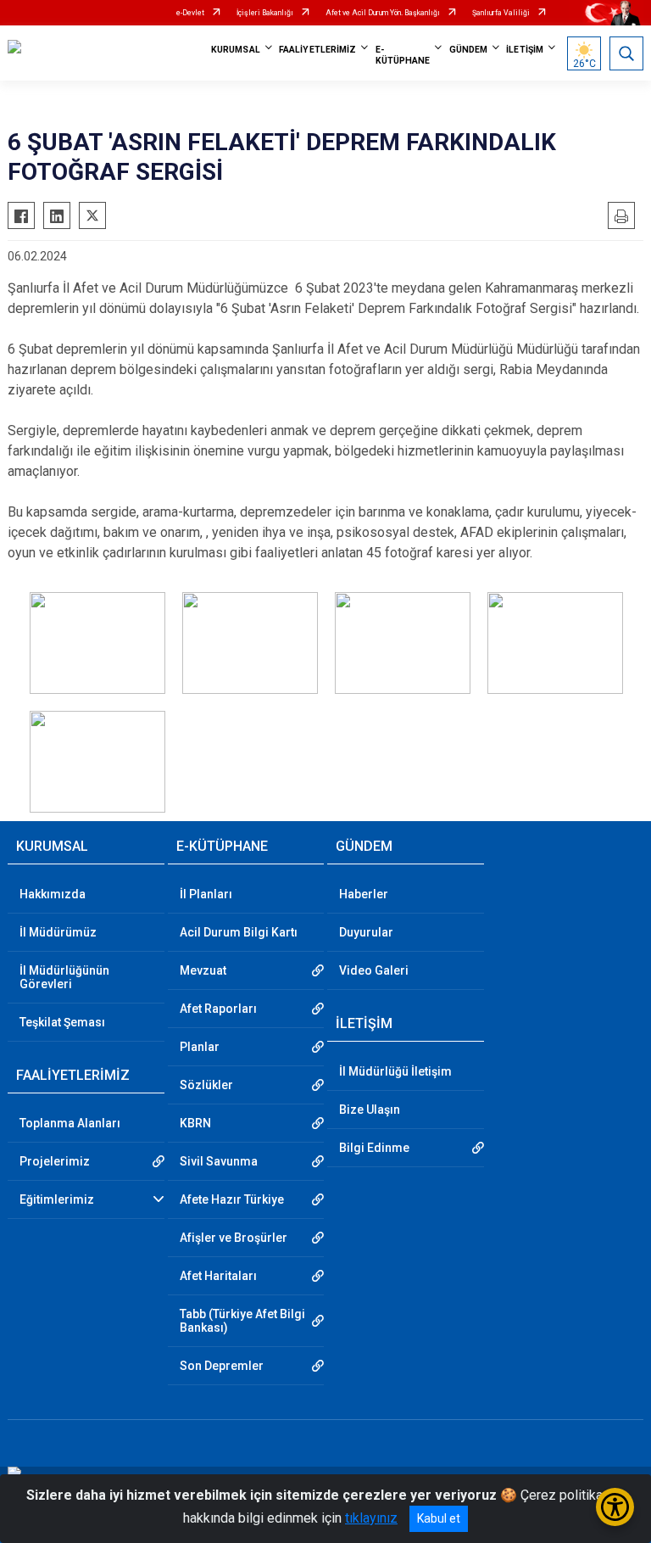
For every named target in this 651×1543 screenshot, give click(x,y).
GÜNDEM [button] (468, 49)
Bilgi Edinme (374, 1147)
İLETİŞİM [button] (524, 49)
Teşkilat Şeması (62, 1022)
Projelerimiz (54, 1161)
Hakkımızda (52, 894)
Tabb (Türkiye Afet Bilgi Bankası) (242, 1320)
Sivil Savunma (219, 1161)
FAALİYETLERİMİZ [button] (318, 49)
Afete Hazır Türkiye (232, 1199)
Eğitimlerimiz (56, 1199)
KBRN (195, 1123)
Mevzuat (203, 970)
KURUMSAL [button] (235, 49)
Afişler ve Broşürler (233, 1237)
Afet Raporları (218, 1008)
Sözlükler (206, 1085)
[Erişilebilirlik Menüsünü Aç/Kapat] (615, 1507)
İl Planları (206, 894)
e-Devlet (190, 12)
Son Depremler (222, 1365)
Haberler (363, 894)
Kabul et (438, 1518)
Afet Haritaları (218, 1276)
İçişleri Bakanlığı (264, 12)
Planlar (200, 1047)
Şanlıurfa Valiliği (501, 12)
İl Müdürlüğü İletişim (395, 1071)
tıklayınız (371, 1518)
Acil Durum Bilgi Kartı (239, 932)
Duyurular (366, 932)
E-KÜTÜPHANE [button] (403, 55)
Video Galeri (374, 970)
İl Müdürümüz (58, 932)
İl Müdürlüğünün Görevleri (64, 977)
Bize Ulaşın (369, 1109)
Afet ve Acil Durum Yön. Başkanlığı (383, 12)
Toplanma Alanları (69, 1123)
